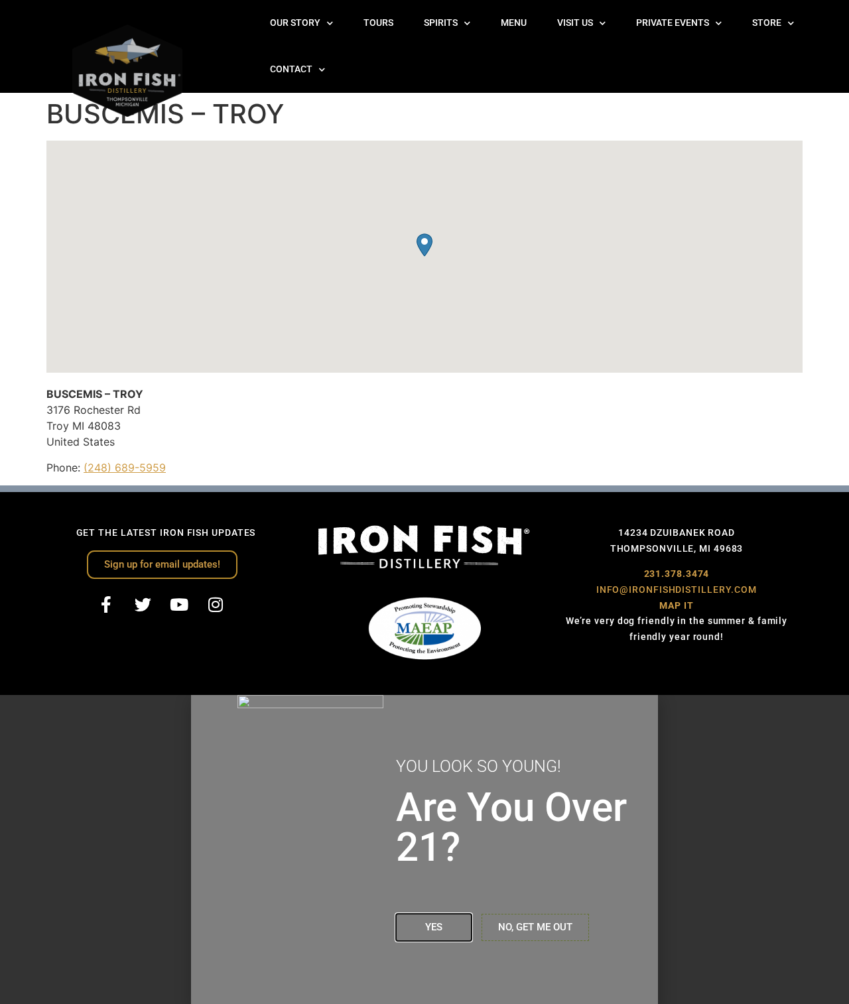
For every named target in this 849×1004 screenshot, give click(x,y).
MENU (514, 23)
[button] (424, 245)
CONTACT (291, 69)
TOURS (378, 23)
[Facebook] (106, 604)
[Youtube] (179, 604)
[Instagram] (215, 604)
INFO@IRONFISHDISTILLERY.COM (676, 589)
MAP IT (676, 605)
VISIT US (575, 23)
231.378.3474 (677, 573)
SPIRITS (441, 23)
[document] (424, 849)
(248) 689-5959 (125, 467)
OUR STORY (295, 23)
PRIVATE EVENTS (672, 23)
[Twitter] (142, 604)
